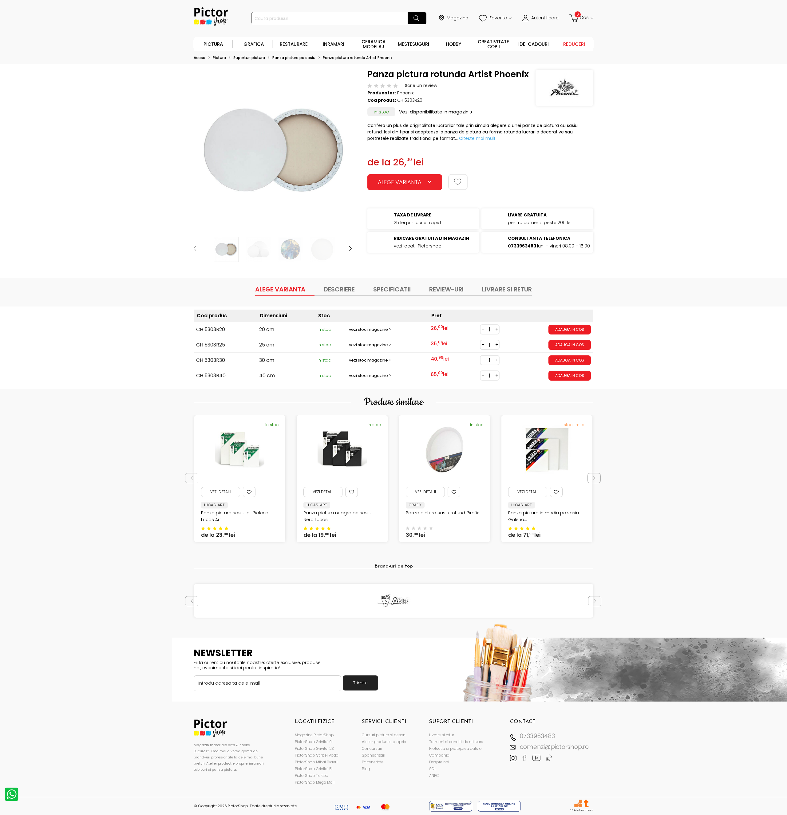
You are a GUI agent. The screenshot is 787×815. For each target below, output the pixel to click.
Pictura (213, 44)
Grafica (253, 44)
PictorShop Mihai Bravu (316, 762)
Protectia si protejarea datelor (456, 748)
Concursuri (372, 748)
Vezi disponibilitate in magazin (434, 112)
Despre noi (439, 762)
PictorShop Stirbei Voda (316, 755)
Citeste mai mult (477, 138)
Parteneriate (373, 762)
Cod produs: (381, 100)
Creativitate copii (493, 44)
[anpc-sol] (499, 805)
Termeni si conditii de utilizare (456, 741)
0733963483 (537, 736)
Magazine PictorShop (314, 735)
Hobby (453, 44)
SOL (432, 768)
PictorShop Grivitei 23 (314, 748)
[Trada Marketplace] (586, 803)
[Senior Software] (578, 803)
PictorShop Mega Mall (314, 782)
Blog (366, 768)
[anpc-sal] (451, 805)
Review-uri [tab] (446, 289)
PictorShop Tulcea (311, 775)
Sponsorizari (373, 755)
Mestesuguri (413, 44)
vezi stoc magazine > (370, 329)
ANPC (434, 775)
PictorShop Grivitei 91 (314, 741)
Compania (439, 755)
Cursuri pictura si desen (383, 735)
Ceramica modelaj (374, 44)
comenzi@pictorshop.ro (554, 747)
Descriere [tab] (339, 289)
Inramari (333, 44)
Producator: (381, 93)
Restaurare (294, 44)
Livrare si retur (441, 735)
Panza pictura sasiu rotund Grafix (442, 513)
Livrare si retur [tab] (507, 289)
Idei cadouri (533, 44)
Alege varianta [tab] (280, 289)
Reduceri (574, 44)
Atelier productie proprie (384, 741)
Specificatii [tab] (392, 289)
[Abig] (393, 601)
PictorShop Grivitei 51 (314, 768)
